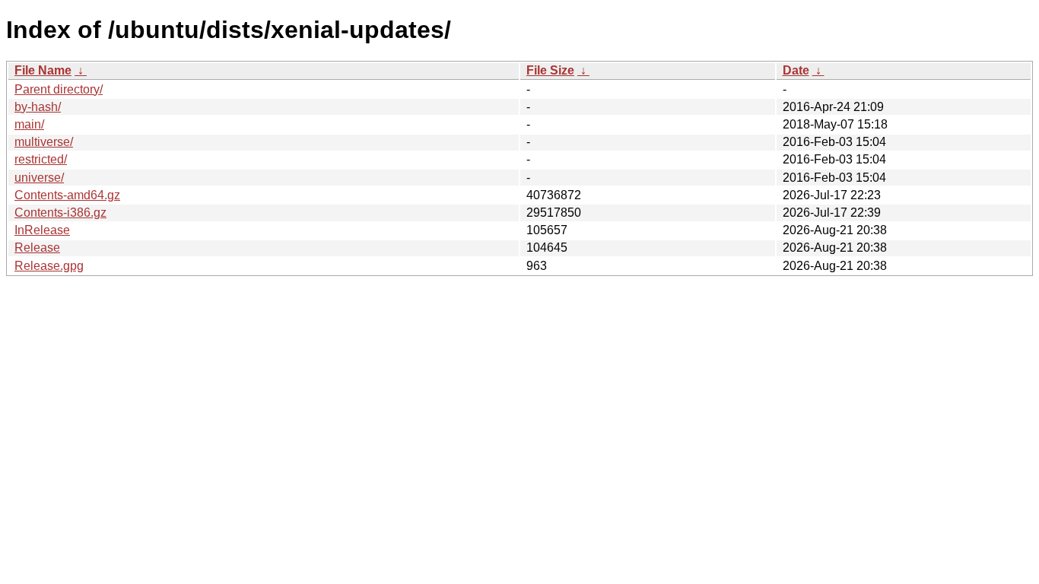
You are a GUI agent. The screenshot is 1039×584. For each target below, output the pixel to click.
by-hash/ (37, 106)
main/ (29, 124)
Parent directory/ (58, 89)
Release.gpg (49, 265)
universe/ (39, 177)
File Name (42, 70)
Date (796, 70)
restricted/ (40, 159)
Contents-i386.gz (60, 212)
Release (37, 247)
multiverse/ (43, 141)
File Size (550, 70)
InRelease (42, 230)
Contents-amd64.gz (67, 195)
